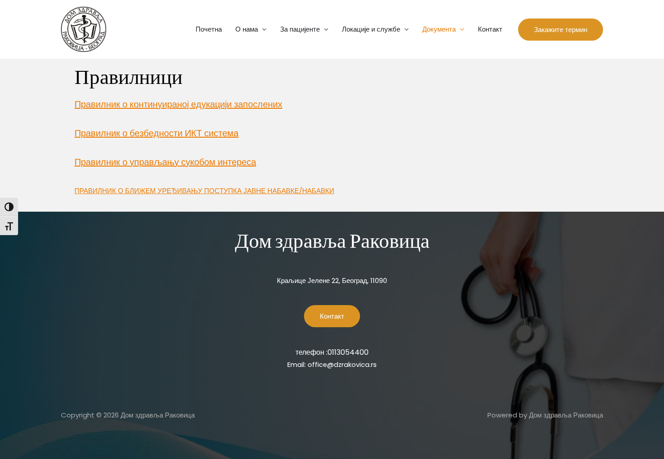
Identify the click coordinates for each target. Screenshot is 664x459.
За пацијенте (300, 29)
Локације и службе (371, 29)
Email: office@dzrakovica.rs (332, 364)
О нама (246, 29)
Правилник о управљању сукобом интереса (165, 162)
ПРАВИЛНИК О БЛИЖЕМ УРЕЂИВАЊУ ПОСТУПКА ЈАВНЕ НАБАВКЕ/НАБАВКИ (204, 190)
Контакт (490, 29)
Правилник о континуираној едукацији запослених (178, 104)
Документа (439, 29)
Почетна (209, 29)
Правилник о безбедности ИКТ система (156, 133)
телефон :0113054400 (332, 352)
